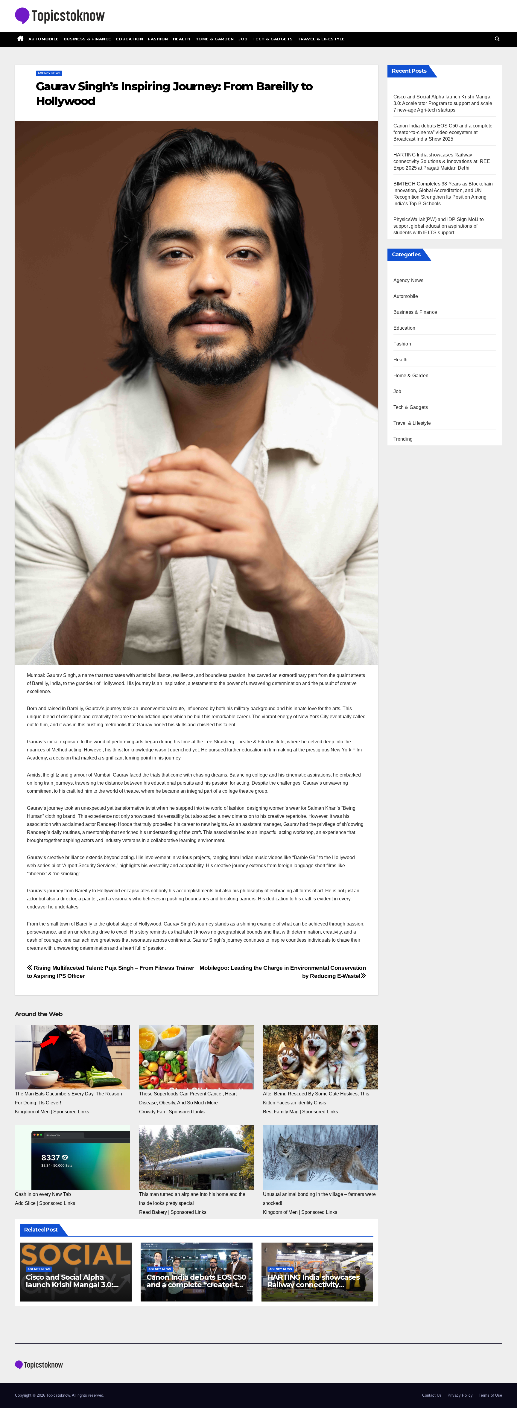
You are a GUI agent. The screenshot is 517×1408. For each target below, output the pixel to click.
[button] (497, 39)
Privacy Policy (460, 1395)
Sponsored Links (71, 1111)
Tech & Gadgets (273, 38)
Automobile (43, 38)
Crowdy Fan (152, 1111)
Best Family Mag (281, 1111)
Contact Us (432, 1395)
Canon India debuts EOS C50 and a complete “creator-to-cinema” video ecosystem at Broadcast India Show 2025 (443, 132)
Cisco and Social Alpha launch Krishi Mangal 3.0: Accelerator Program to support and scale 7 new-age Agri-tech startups (442, 103)
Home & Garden (214, 38)
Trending (403, 439)
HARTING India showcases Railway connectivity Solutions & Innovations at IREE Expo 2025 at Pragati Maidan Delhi (441, 161)
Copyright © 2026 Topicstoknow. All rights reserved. (59, 1395)
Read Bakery (153, 1212)
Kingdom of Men (32, 1111)
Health (182, 38)
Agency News (49, 73)
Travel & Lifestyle (321, 38)
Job (243, 38)
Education (129, 38)
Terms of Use (490, 1395)
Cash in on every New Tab (43, 1194)
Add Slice (25, 1203)
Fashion (158, 38)
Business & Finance (87, 38)
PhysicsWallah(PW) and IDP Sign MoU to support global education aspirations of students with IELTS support (438, 226)
